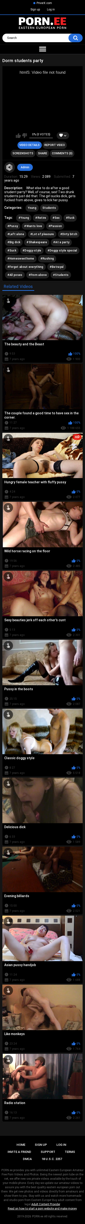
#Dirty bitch (68, 234)
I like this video (18, 135)
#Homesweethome (20, 258)
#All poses (14, 275)
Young (32, 208)
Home (21, 1144)
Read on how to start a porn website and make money (42, 1208)
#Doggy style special (62, 250)
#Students (61, 275)
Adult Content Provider (45, 1204)
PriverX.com (44, 3)
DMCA (27, 1159)
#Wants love (33, 226)
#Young (23, 217)
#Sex (56, 217)
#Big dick (14, 242)
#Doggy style (31, 250)
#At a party (61, 242)
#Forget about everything (25, 267)
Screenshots (23, 153)
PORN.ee (37, 1216)
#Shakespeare (36, 242)
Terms (70, 1152)
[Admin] (9, 167)
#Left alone (15, 234)
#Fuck (70, 217)
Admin (25, 167)
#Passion (55, 226)
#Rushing (47, 258)
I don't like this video (24, 135)
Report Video (54, 145)
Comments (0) (62, 153)
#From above (38, 275)
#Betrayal (57, 267)
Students (49, 208)
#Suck (12, 250)
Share (42, 153)
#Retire (40, 217)
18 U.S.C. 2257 (52, 1159)
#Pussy (12, 226)
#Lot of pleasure (42, 234)
